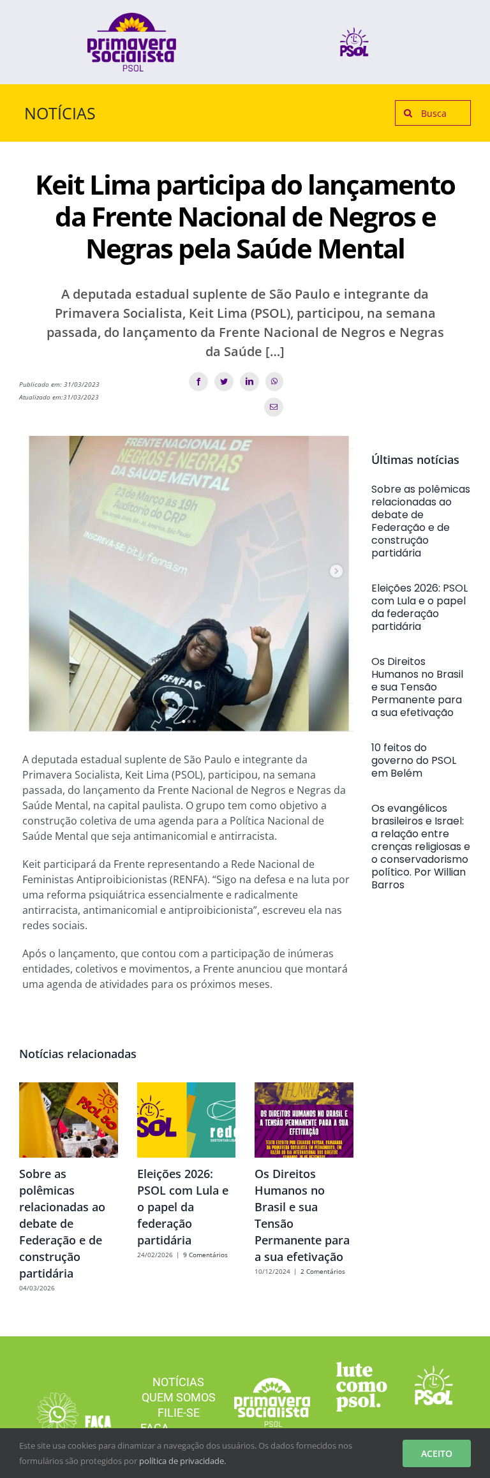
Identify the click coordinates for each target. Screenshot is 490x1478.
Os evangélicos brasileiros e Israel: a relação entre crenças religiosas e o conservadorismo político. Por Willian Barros (420, 846)
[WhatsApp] (274, 381)
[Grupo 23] (131, 18)
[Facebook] (198, 381)
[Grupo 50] (354, 33)
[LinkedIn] (249, 381)
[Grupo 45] (72, 1398)
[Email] (273, 407)
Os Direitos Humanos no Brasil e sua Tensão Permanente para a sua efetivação (417, 687)
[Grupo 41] (434, 1371)
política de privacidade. (182, 1461)
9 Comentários (205, 1254)
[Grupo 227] (361, 1367)
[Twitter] (224, 381)
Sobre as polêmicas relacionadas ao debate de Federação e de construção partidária (62, 1223)
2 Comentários (323, 1271)
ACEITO (436, 1453)
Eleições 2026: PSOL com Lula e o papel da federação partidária (182, 1207)
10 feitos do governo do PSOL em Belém (413, 760)
